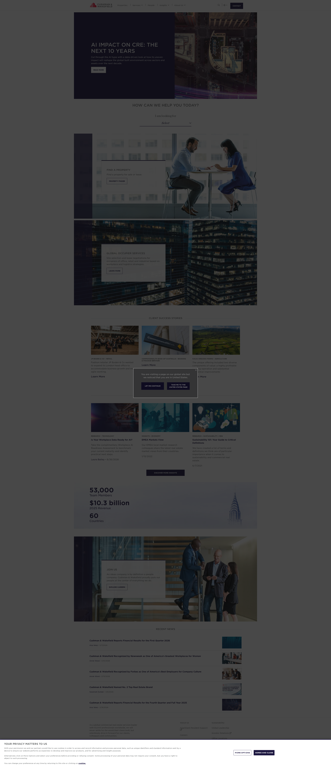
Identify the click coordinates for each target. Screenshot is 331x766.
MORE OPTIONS (242, 753)
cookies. (82, 763)
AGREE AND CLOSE (264, 753)
